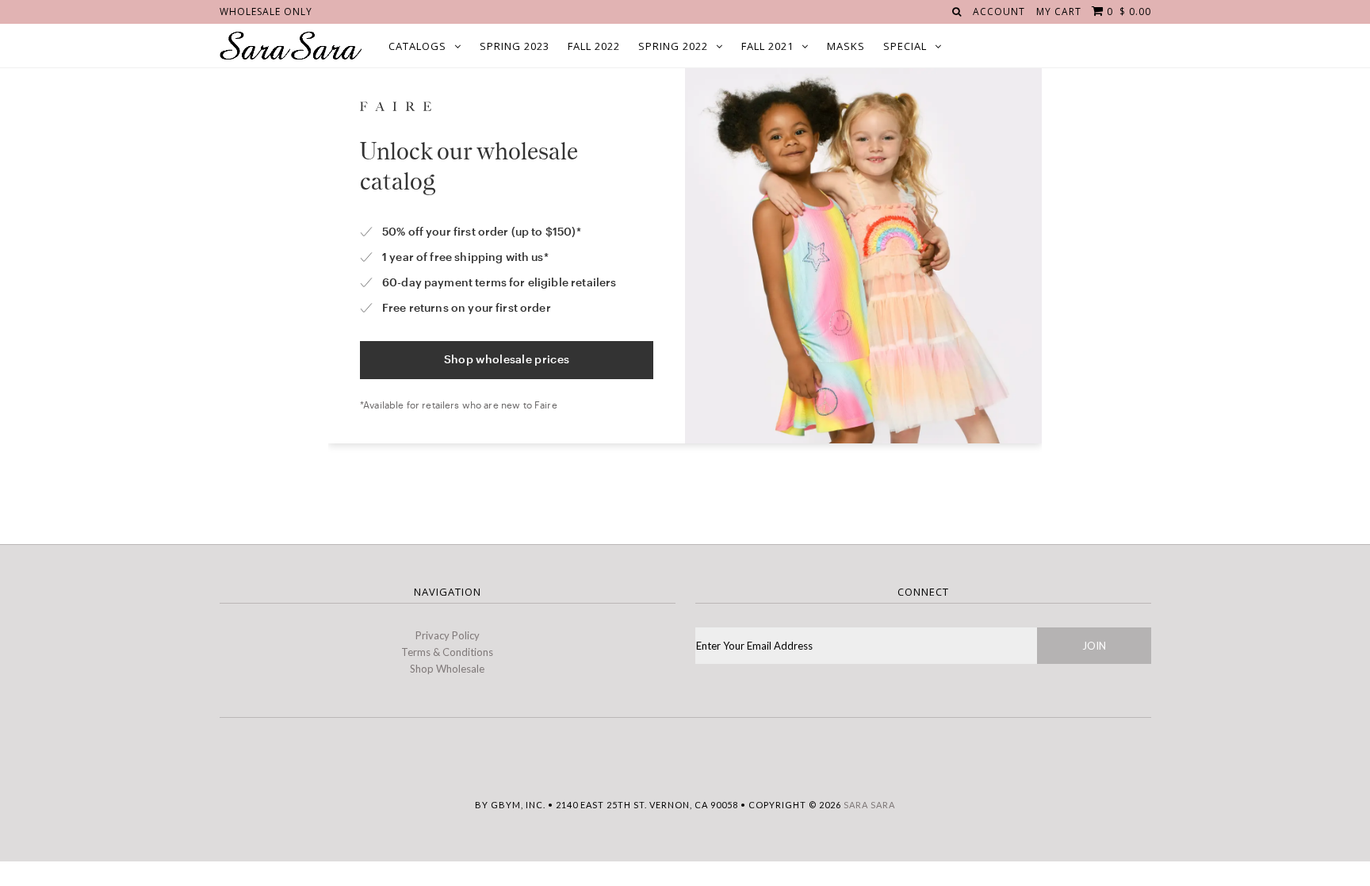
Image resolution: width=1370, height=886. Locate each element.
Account (999, 11)
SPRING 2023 (514, 46)
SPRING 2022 (673, 46)
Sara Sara (869, 805)
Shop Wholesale (447, 668)
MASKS (846, 46)
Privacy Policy (447, 635)
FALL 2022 (594, 46)
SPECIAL (905, 46)
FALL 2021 (767, 46)
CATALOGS (417, 46)
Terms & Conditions (447, 652)
